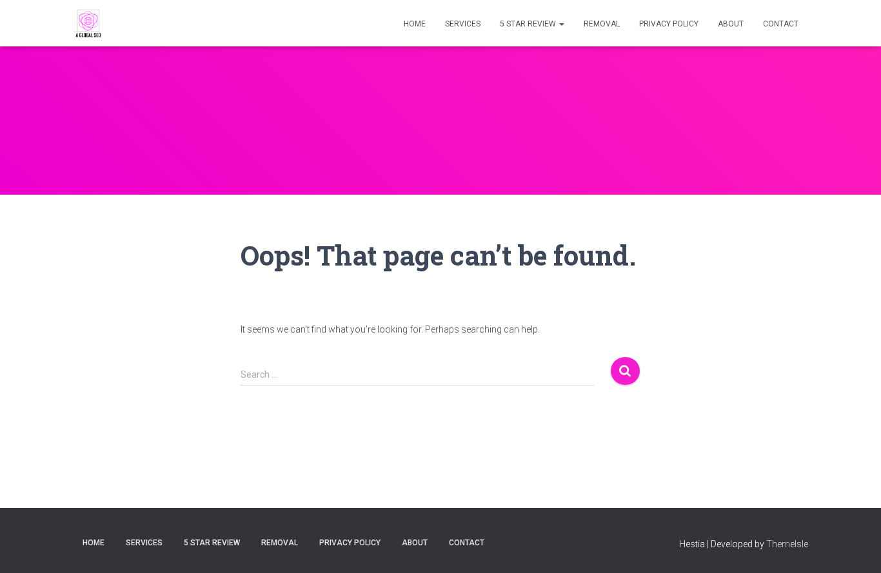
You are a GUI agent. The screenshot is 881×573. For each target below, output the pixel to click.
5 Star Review (529, 23)
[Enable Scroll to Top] (855, 547)
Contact (780, 23)
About (731, 23)
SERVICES (462, 23)
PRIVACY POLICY (668, 23)
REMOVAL (602, 23)
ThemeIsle (787, 544)
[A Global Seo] (89, 23)
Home (415, 23)
